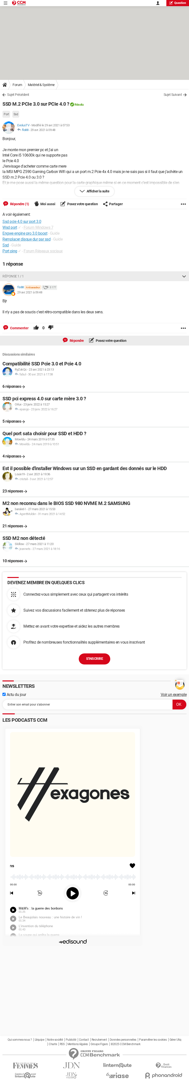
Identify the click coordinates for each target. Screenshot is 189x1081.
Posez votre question (82, 204)
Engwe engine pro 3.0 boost (24, 233)
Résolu (79, 104)
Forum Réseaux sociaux (43, 251)
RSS (62, 1044)
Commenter (19, 328)
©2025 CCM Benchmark (126, 1044)
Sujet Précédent (18, 95)
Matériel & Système (41, 85)
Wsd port (9, 227)
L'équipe (39, 1039)
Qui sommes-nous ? (20, 1039)
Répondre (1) (19, 204)
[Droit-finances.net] (164, 1066)
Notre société (55, 1039)
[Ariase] (117, 1075)
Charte (53, 1044)
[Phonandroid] (164, 1075)
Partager (116, 204)
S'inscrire (94, 659)
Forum (17, 85)
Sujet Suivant (173, 95)
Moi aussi (47, 204)
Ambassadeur (33, 287)
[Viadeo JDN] (71, 1075)
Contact (84, 1039)
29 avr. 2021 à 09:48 (43, 130)
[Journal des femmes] (25, 1066)
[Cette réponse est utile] (36, 328)
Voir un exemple (174, 694)
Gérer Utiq (175, 1039)
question (180, 3)
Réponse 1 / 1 (13, 276)
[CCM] (19, 3)
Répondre (76, 341)
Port (6, 114)
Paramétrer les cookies (153, 1039)
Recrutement (99, 1039)
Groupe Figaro (99, 1044)
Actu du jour (16, 694)
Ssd (16, 114)
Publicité (71, 1039)
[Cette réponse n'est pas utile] (50, 328)
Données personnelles (123, 1039)
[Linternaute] (117, 1065)
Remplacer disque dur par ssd (26, 239)
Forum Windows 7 (38, 227)
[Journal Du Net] (71, 1065)
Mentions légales (77, 1044)
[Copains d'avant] (25, 1075)
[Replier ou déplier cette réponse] (184, 276)
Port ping (9, 251)
